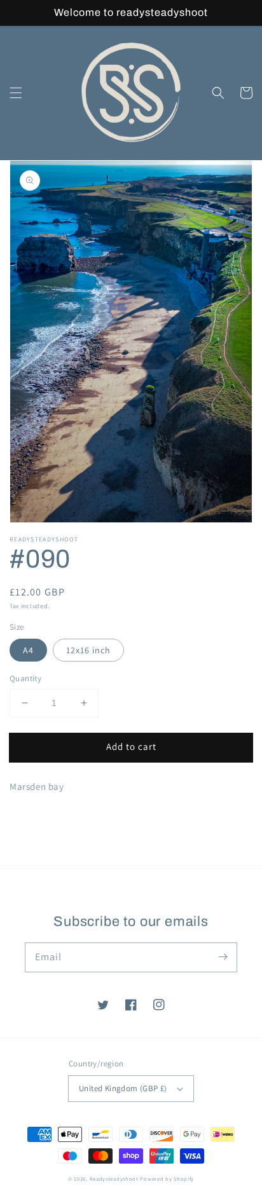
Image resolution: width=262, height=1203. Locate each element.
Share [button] (36, 818)
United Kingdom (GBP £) (123, 1088)
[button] (16, 93)
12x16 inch (88, 650)
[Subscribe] (223, 957)
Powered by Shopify (167, 1178)
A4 (28, 650)
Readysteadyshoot (115, 1178)
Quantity (25, 678)
